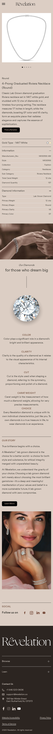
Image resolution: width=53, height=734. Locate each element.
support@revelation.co (17, 694)
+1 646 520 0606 (15, 690)
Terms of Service (9, 724)
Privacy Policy (45, 718)
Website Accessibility (11, 718)
